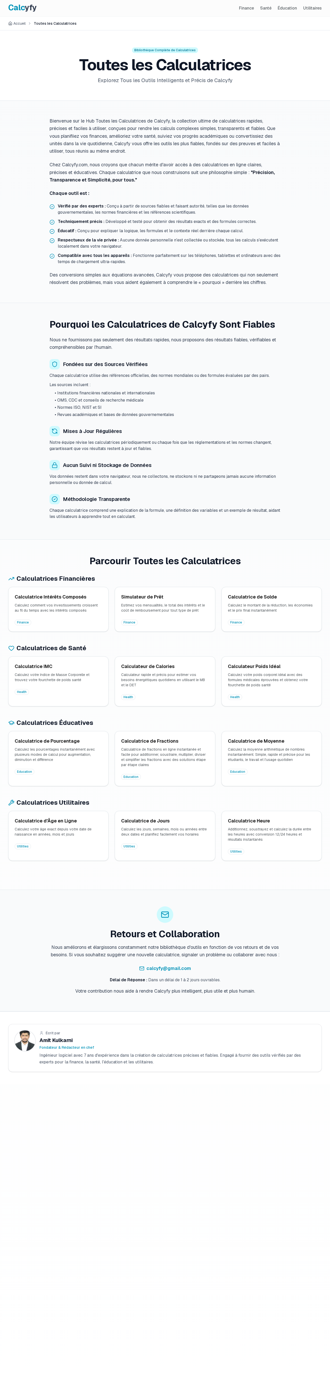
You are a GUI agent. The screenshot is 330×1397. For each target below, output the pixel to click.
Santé (265, 8)
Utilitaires (312, 8)
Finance (246, 8)
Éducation (287, 8)
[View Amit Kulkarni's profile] (25, 1040)
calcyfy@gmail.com (168, 968)
